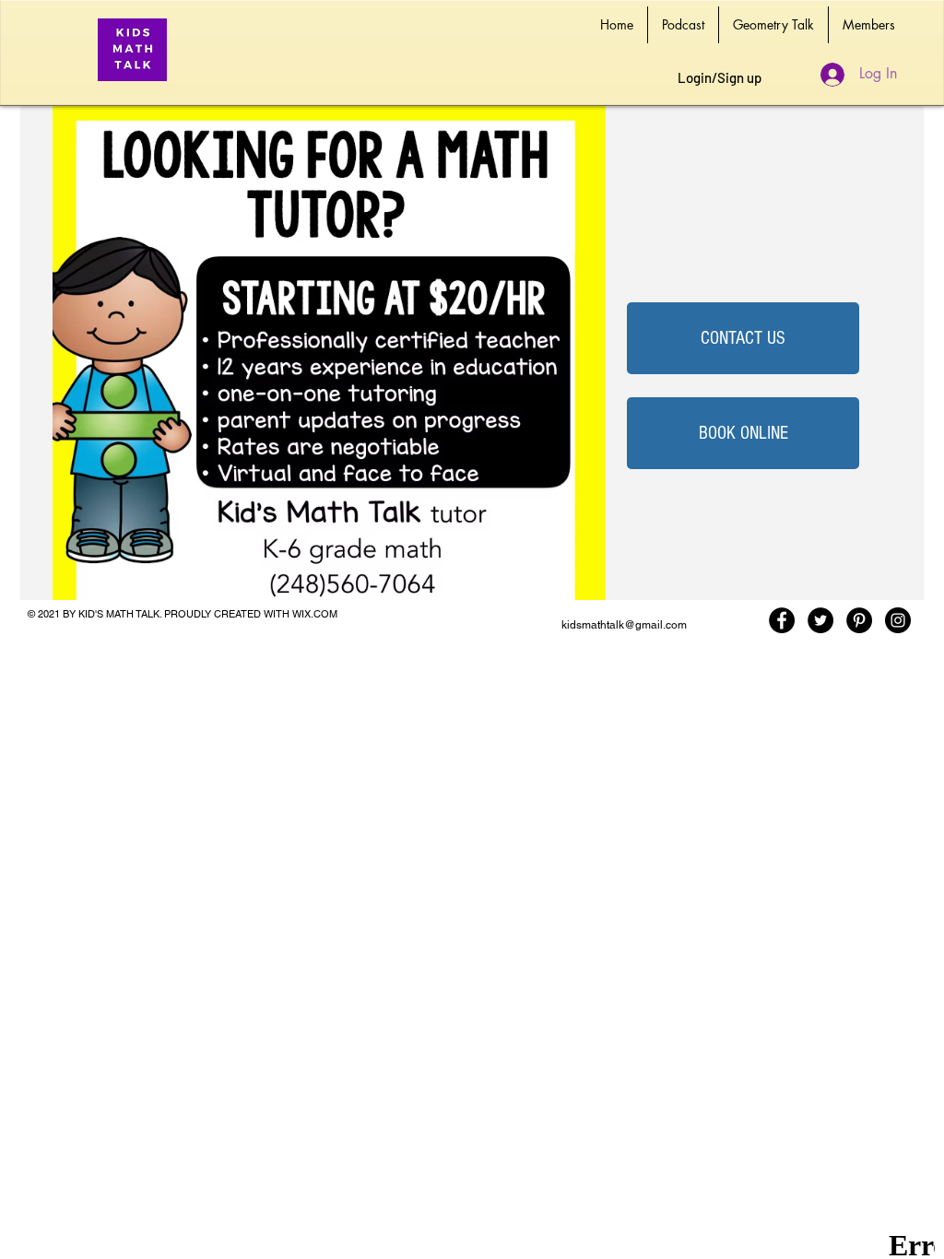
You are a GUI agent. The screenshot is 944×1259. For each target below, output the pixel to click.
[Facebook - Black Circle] (782, 620)
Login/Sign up (719, 77)
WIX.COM (314, 613)
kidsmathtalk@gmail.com (624, 624)
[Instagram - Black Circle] (898, 620)
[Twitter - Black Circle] (820, 620)
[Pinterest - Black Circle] (859, 620)
